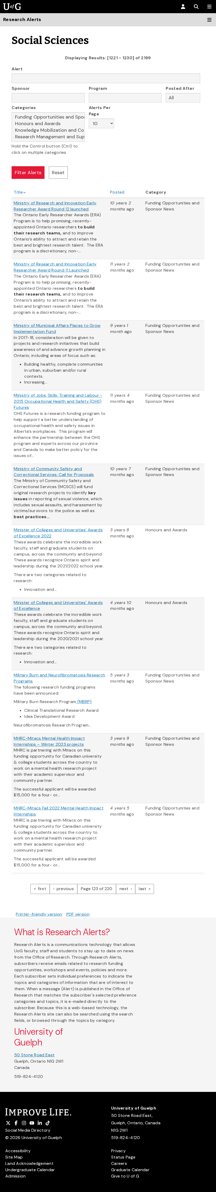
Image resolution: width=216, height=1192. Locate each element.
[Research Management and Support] (48, 137)
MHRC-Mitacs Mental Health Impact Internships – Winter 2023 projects (49, 741)
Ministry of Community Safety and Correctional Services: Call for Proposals (54, 472)
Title (18, 192)
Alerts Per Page (100, 111)
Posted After (180, 88)
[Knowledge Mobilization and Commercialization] (48, 130)
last (146, 888)
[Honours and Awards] (48, 123)
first (43, 888)
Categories (24, 107)
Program (98, 88)
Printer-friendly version (39, 914)
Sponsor (21, 88)
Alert (17, 69)
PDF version (78, 914)
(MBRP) (83, 701)
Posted (117, 192)
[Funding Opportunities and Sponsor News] (48, 117)
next (128, 888)
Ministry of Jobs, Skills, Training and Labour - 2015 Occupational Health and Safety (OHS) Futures (58, 401)
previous (66, 888)
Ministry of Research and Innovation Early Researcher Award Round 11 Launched (55, 267)
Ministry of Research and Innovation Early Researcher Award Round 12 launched (55, 206)
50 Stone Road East (34, 1055)
